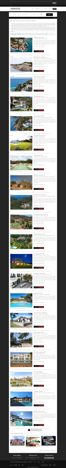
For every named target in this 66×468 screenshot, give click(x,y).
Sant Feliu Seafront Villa (39, 352)
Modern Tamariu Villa (39, 411)
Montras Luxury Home (39, 175)
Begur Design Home (39, 332)
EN (49, 5)
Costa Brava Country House (41, 214)
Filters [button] (56, 17)
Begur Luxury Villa (38, 293)
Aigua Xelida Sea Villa (39, 116)
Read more (13, 31)
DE (50, 5)
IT (52, 5)
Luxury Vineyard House (39, 234)
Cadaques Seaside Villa (39, 135)
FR (55, 5)
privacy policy (43, 1)
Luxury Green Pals (38, 155)
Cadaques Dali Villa (38, 391)
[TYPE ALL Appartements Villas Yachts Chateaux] (36, 15)
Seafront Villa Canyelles (39, 76)
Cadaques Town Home (39, 273)
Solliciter (41, 51)
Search (49, 14)
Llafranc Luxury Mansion (40, 194)
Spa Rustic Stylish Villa (39, 253)
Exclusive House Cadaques (40, 312)
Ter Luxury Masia (38, 371)
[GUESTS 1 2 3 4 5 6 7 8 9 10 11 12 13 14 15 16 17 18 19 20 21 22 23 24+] (43, 15)
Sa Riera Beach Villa (38, 96)
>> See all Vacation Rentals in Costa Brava (47, 450)
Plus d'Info (36, 51)
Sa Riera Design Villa (39, 37)
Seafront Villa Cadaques (40, 57)
